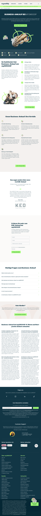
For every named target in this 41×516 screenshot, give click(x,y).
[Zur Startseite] (5, 3)
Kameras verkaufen (24, 489)
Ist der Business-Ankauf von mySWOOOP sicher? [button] (11, 294)
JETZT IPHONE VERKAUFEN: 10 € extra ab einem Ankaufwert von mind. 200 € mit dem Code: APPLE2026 (20, 6)
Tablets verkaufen (23, 479)
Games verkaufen (23, 492)
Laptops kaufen (4, 481)
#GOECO (3, 470)
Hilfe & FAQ (22, 459)
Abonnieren (36, 407)
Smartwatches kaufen (6, 482)
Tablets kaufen (4, 479)
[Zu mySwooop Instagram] (15, 396)
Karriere (3, 460)
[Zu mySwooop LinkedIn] (25, 396)
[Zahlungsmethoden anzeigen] (4, 445)
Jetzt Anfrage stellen (30, 107)
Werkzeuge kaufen (5, 489)
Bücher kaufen (4, 487)
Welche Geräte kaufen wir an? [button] (8, 273)
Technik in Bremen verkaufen (7, 466)
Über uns (3, 457)
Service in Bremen (5, 463)
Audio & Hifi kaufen (5, 484)
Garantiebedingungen (24, 465)
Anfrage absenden (16, 251)
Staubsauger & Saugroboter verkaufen (27, 495)
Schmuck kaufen (5, 496)
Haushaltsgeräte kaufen (6, 485)
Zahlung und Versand (24, 463)
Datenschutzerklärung (21, 247)
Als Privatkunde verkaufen (20, 314)
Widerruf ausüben (23, 470)
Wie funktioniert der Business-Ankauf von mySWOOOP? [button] (13, 280)
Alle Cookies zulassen (34, 504)
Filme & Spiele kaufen (6, 490)
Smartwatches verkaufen (25, 481)
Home (2, 8)
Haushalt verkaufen (24, 493)
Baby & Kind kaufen (5, 493)
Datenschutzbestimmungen (28, 410)
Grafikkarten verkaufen (24, 496)
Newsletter (22, 462)
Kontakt (21, 460)
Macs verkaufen (23, 482)
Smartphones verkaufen (25, 478)
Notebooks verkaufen (24, 484)
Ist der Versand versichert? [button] (7, 291)
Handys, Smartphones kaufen (7, 478)
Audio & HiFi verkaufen (24, 485)
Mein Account (23, 457)
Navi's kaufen (4, 492)
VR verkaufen (23, 498)
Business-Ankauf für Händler (7, 471)
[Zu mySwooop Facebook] (6, 396)
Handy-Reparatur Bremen (6, 468)
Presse (3, 459)
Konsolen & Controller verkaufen (26, 490)
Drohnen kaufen (5, 498)
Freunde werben (23, 468)
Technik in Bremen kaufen (6, 465)
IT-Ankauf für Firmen (5, 473)
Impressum (24, 514)
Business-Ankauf (7, 8)
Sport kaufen (4, 495)
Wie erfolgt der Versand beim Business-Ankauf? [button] (11, 287)
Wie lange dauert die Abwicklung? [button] (8, 283)
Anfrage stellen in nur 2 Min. (20, 25)
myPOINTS (22, 466)
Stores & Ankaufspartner (6, 462)
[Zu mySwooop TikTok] (34, 396)
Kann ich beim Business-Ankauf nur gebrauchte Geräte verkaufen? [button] (15, 276)
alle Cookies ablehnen (14, 512)
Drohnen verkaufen (24, 487)
